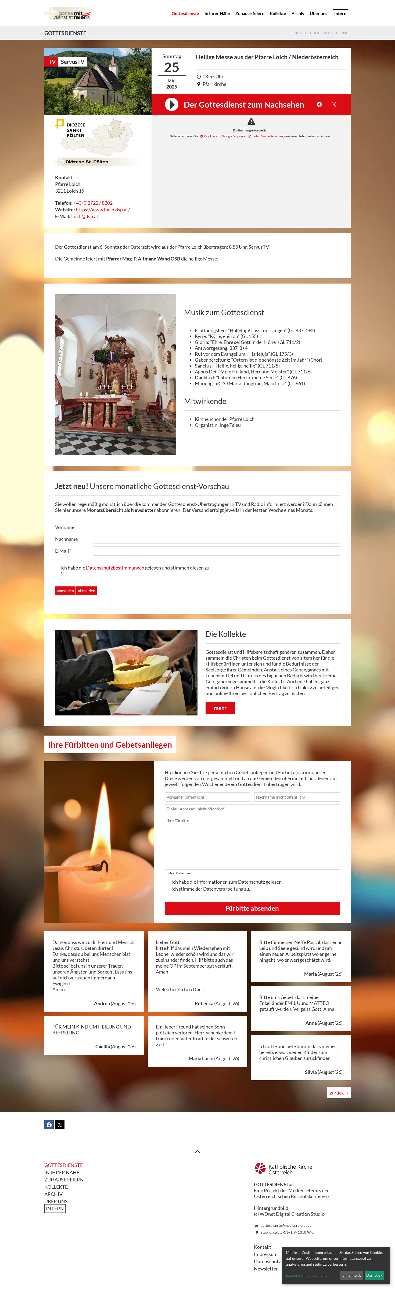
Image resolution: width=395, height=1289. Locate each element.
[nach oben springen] (197, 1151)
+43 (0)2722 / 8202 (93, 203)
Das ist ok (374, 1275)
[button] (319, 104)
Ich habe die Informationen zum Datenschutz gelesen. (227, 882)
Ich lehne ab (351, 1275)
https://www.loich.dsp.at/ (103, 209)
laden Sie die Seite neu (268, 136)
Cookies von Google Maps (222, 136)
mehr (220, 708)
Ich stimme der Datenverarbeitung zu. (210, 889)
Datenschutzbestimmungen (115, 568)
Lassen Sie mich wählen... (306, 1275)
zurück (337, 1093)
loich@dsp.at (84, 216)
